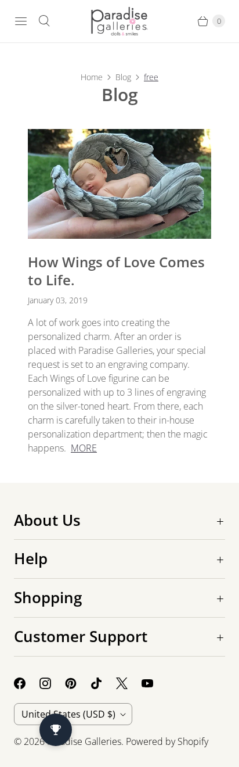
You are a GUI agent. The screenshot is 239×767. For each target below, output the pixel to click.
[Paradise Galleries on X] (129, 683)
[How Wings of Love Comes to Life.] (119, 184)
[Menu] (20, 21)
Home (92, 77)
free (151, 77)
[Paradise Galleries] (119, 21)
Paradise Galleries (84, 741)
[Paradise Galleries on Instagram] (52, 683)
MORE (84, 448)
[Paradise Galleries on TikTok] (103, 683)
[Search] (44, 21)
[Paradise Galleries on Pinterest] (77, 683)
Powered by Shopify (167, 741)
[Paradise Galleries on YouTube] (154, 683)
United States (68, 714)
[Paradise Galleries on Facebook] (26, 683)
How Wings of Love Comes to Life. (116, 270)
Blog (123, 77)
